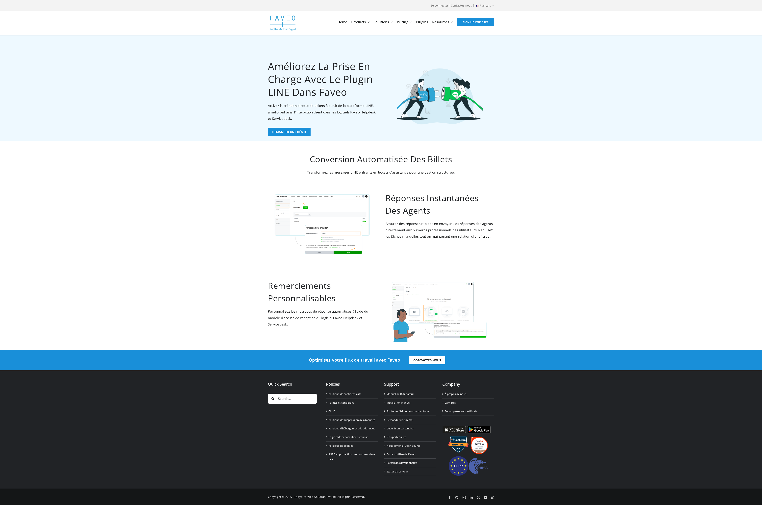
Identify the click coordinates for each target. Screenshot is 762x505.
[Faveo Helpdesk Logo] (283, 17)
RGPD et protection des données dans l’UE (351, 456)
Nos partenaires (396, 437)
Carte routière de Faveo (401, 454)
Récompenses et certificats (461, 411)
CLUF (331, 411)
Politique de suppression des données (351, 420)
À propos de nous (455, 394)
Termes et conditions (341, 402)
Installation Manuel (398, 402)
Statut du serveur (397, 471)
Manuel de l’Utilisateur (400, 394)
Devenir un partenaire (400, 428)
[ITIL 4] (479, 438)
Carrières (450, 402)
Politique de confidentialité (344, 394)
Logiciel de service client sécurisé (348, 437)
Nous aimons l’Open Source (403, 445)
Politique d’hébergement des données (351, 428)
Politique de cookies (340, 445)
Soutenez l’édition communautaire (408, 411)
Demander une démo (400, 420)
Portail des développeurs (402, 463)
